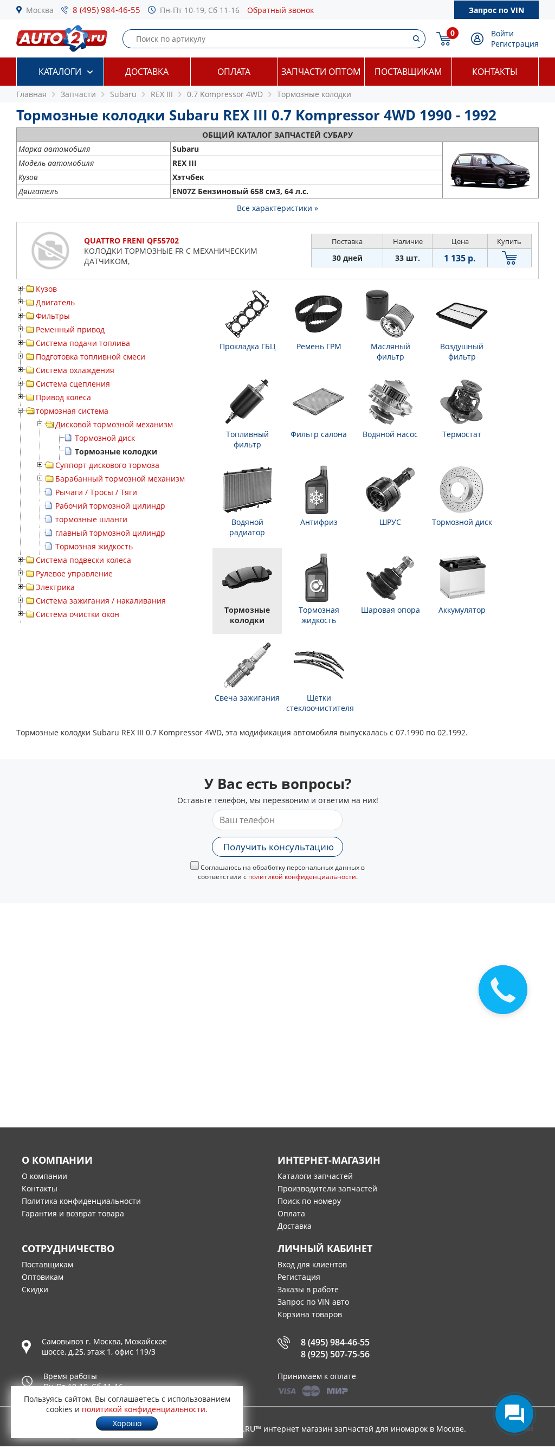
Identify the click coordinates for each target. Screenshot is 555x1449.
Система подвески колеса (83, 560)
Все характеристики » (277, 208)
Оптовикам (42, 1277)
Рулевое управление (74, 573)
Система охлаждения (75, 370)
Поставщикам (408, 72)
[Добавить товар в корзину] (509, 258)
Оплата (233, 72)
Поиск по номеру (309, 1201)
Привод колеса (63, 397)
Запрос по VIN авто (313, 1302)
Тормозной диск (105, 438)
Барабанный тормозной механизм (120, 478)
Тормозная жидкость (94, 546)
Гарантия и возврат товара (73, 1213)
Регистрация (515, 44)
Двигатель (55, 302)
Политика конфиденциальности (81, 1201)
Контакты (495, 72)
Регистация (299, 1277)
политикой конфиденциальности (302, 876)
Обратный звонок (280, 10)
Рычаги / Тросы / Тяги (96, 492)
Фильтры (53, 316)
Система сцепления (73, 384)
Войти (502, 33)
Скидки (35, 1289)
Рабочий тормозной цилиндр (110, 506)
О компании (44, 1176)
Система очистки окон (77, 614)
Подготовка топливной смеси (90, 356)
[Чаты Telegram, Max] (514, 1414)
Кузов (46, 289)
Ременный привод (70, 329)
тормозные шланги (91, 519)
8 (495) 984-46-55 (106, 9)
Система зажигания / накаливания (101, 600)
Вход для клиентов (312, 1264)
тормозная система (72, 411)
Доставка (147, 72)
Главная (31, 94)
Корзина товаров (310, 1314)
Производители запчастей (327, 1188)
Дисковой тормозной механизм (114, 424)
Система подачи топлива (83, 343)
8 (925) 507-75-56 (335, 1354)
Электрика (55, 587)
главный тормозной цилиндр (110, 533)
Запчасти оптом (320, 72)
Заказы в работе (308, 1289)
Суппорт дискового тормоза (107, 465)
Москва (40, 10)
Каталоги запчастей (315, 1176)
